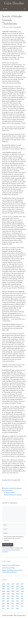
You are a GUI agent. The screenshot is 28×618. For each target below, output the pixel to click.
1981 (12, 603)
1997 (8, 596)
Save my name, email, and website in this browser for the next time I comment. (14, 538)
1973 (3, 608)
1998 (3, 596)
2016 (12, 586)
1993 (3, 598)
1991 (12, 598)
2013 (3, 588)
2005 (17, 591)
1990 (17, 598)
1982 (8, 603)
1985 (17, 601)
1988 (3, 601)
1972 (8, 608)
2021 (12, 584)
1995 (17, 596)
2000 (17, 593)
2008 (3, 591)
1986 (12, 601)
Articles (6, 488)
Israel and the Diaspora (15, 488)
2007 (8, 591)
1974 (22, 606)
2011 (12, 588)
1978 (3, 606)
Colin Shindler (14, 3)
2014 (22, 586)
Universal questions (7, 490)
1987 (8, 601)
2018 (3, 586)
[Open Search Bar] (25, 9)
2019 (22, 584)
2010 (17, 588)
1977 (8, 606)
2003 (3, 593)
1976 (12, 606)
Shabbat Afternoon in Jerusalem (13, 494)
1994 (22, 596)
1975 (17, 606)
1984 (22, 601)
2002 (8, 593)
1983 (3, 603)
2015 (17, 586)
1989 (22, 598)
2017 (8, 586)
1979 (22, 603)
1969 (17, 608)
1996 (12, 596)
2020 (17, 584)
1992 (8, 598)
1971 (12, 608)
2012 (8, 588)
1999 (22, 593)
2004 (22, 591)
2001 (12, 593)
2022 (8, 584)
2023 (3, 584)
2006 (13, 591)
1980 (17, 603)
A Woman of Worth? (9, 492)
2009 (22, 588)
